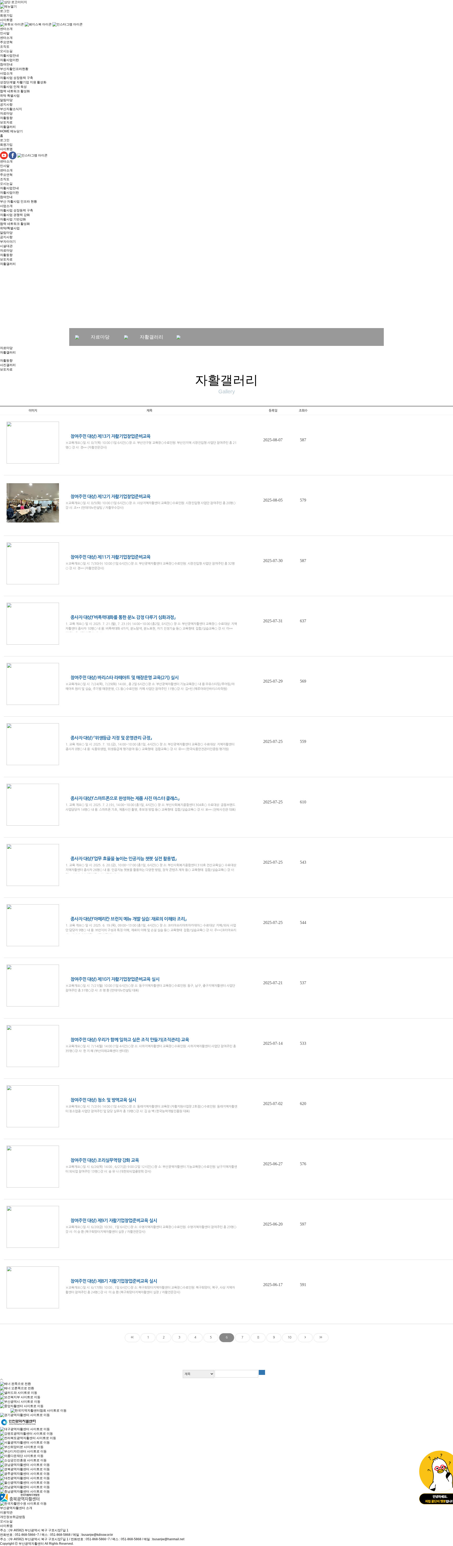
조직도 (4, 46)
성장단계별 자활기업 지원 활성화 (23, 82)
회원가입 (6, 15)
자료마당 (6, 113)
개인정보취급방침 (12, 1517)
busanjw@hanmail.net (168, 1539)
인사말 (4, 33)
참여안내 (6, 64)
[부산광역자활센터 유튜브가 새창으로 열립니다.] (12, 24)
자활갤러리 (8, 127)
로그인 (4, 11)
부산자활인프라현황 (14, 69)
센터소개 (6, 29)
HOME (4, 131)
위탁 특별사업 (10, 95)
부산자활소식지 (11, 109)
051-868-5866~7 (27, 1535)
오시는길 (6, 51)
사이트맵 (6, 20)
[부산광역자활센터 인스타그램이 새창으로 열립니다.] (67, 24)
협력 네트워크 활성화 (15, 91)
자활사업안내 (9, 55)
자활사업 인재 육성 (13, 87)
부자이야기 (8, 241)
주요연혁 (6, 42)
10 (289, 1337)
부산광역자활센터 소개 (16, 1508)
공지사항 (6, 104)
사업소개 (6, 73)
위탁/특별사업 (10, 228)
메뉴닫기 (16, 131)
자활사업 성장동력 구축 (16, 78)
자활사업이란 (9, 60)
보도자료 (6, 122)
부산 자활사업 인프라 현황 (18, 201)
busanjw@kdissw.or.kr (97, 1535)
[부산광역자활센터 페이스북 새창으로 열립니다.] (38, 24)
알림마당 (6, 100)
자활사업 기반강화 (13, 219)
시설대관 (6, 246)
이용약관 (6, 1512)
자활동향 (6, 118)
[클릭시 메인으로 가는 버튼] (13, 2)
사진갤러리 (8, 365)
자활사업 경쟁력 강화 (15, 215)
